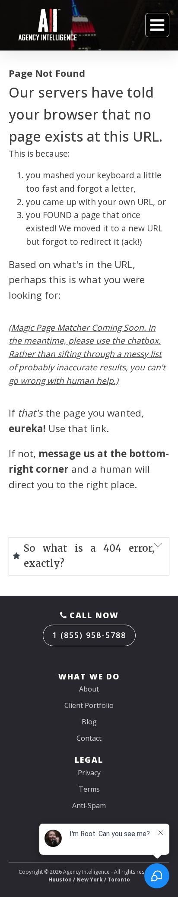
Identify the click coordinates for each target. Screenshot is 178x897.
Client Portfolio (89, 705)
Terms (89, 789)
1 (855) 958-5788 (89, 635)
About (89, 689)
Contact (89, 738)
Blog (89, 721)
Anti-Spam (89, 805)
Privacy (89, 772)
